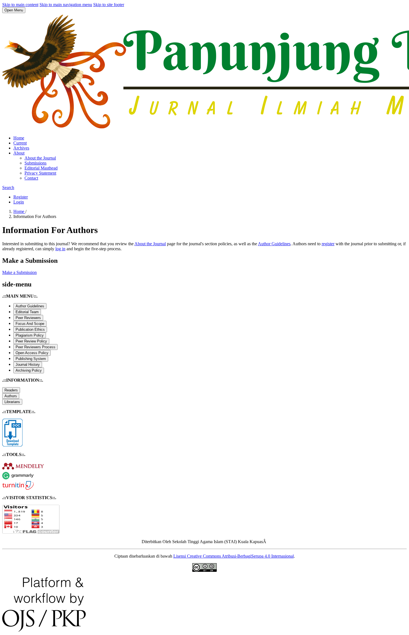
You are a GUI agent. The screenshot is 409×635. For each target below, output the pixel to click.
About (18, 153)
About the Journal (40, 158)
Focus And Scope (30, 324)
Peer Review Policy (31, 341)
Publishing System (31, 359)
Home (18, 138)
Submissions (35, 163)
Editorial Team (27, 312)
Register (20, 197)
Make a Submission (19, 272)
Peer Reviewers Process (35, 347)
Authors (10, 396)
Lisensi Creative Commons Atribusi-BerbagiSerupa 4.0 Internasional (233, 556)
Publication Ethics (30, 329)
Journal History (28, 364)
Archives (21, 148)
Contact (31, 178)
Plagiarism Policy (30, 335)
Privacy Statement (40, 173)
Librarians (12, 402)
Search (8, 187)
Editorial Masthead (41, 168)
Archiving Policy (29, 370)
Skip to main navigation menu (66, 4)
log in (60, 248)
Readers (11, 390)
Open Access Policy (32, 353)
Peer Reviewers (28, 318)
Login (18, 202)
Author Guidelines (274, 243)
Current (20, 143)
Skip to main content (20, 4)
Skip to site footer (108, 4)
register (328, 243)
